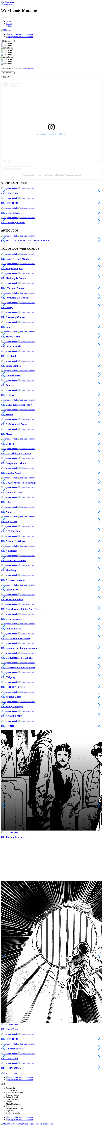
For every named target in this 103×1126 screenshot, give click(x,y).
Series (8, 21)
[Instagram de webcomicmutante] (19, 37)
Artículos (9, 26)
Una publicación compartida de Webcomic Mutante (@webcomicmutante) (51, 175)
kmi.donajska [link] (30, 68)
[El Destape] (6, 4)
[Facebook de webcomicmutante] (19, 34)
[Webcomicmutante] (9, 2)
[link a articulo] (9, 236)
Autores (9, 23)
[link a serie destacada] (9, 188)
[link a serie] (9, 254)
